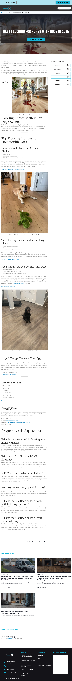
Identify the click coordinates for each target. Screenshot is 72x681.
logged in (9, 638)
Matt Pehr (10, 434)
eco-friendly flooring (18, 283)
